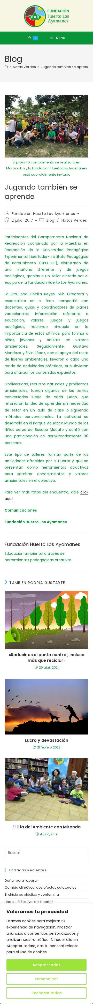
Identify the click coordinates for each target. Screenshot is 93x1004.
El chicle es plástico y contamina (32, 894)
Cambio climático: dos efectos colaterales (40, 887)
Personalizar (46, 978)
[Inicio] (6, 66)
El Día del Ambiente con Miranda (46, 827)
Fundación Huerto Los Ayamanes (43, 213)
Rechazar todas (47, 992)
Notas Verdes (74, 220)
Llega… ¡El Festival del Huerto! (29, 901)
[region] (46, 953)
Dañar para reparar (21, 880)
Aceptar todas (46, 965)
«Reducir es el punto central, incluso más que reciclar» (46, 657)
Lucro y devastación (46, 740)
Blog (51, 220)
